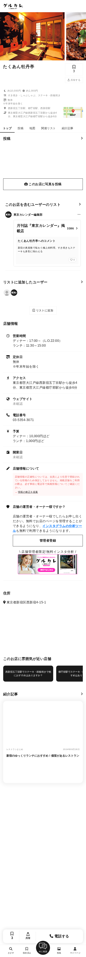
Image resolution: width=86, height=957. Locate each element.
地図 (32, 128)
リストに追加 (44, 310)
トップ (7, 128)
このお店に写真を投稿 (45, 184)
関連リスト (48, 128)
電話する (61, 936)
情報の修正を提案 (28, 492)
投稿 (20, 128)
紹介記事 (67, 128)
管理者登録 (48, 540)
